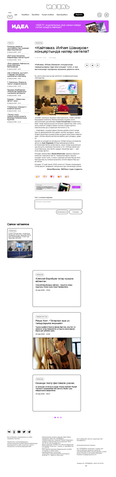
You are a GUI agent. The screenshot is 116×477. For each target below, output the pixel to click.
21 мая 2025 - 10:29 (40, 57)
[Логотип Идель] (58, 7)
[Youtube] (19, 432)
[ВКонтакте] (87, 65)
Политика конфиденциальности (86, 454)
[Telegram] (92, 65)
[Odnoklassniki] (14, 432)
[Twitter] (24, 432)
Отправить (75, 212)
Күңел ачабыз (48, 15)
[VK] (9, 432)
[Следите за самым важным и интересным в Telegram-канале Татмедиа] (58, 187)
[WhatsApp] (98, 65)
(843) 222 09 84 (98, 463)
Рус (10, 13)
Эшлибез (35, 15)
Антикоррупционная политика (86, 445)
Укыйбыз (25, 15)
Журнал (79, 15)
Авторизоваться (62, 212)
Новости (10, 43)
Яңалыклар (39, 43)
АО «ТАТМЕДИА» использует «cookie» (88, 448)
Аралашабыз (62, 15)
